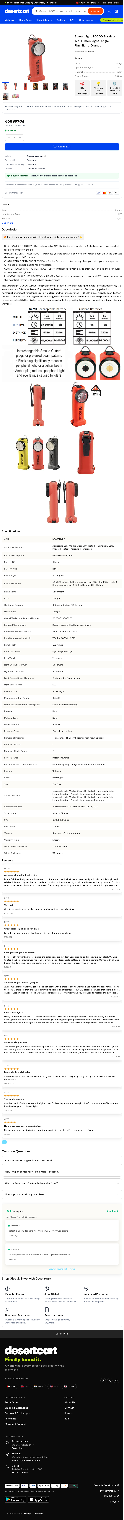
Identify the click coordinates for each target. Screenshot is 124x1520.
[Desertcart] (17, 11)
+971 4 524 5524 (20, 1472)
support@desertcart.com (26, 1460)
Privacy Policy (109, 1490)
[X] (110, 1380)
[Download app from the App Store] (38, 1499)
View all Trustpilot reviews (62, 1268)
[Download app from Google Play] (15, 1499)
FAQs (114, 1501)
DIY (71, 20)
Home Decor (25, 20)
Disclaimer (111, 1496)
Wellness (9, 20)
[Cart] (116, 11)
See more (7, 222)
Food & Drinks (44, 20)
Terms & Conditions (106, 1485)
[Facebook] (116, 1380)
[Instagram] (103, 1380)
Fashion (61, 20)
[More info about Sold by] (45, 156)
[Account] (109, 11)
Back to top (62, 1333)
